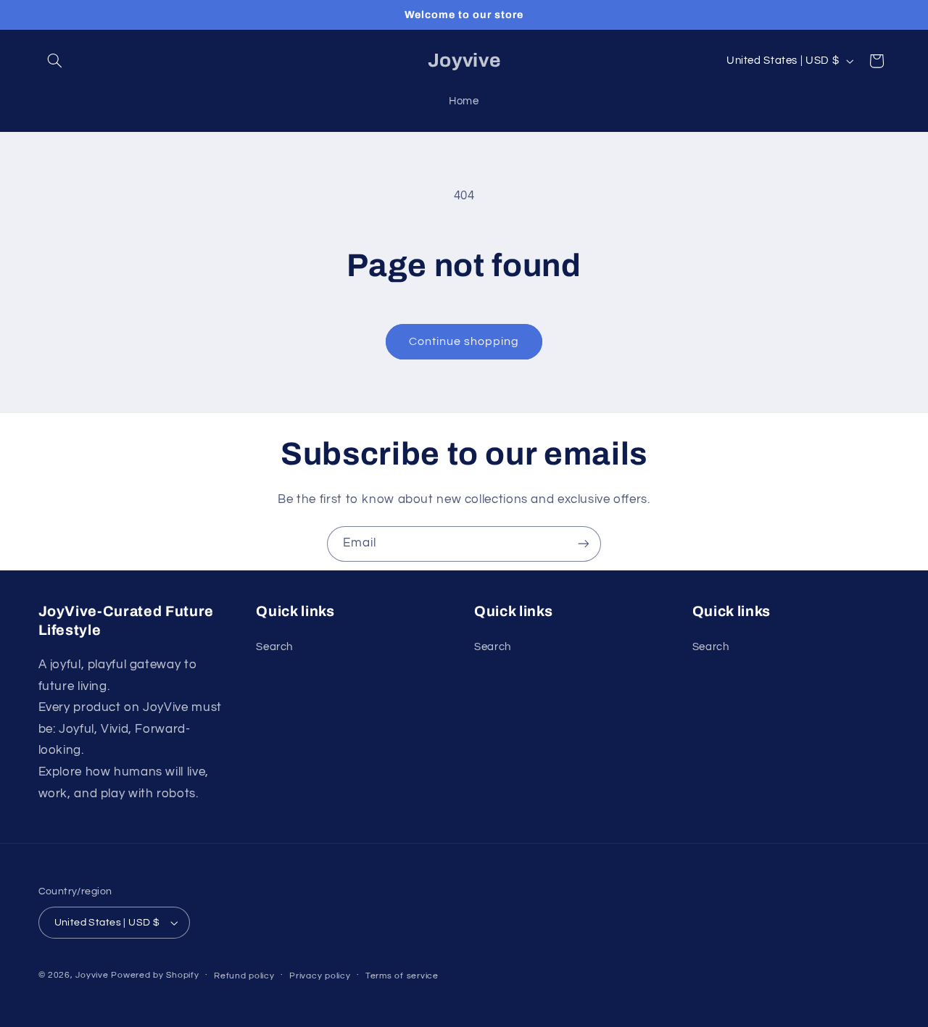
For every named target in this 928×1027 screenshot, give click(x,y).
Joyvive (91, 975)
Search (274, 646)
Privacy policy (319, 976)
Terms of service (402, 976)
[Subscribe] (583, 544)
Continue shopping (464, 341)
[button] (55, 61)
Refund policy (244, 976)
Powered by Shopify (155, 975)
